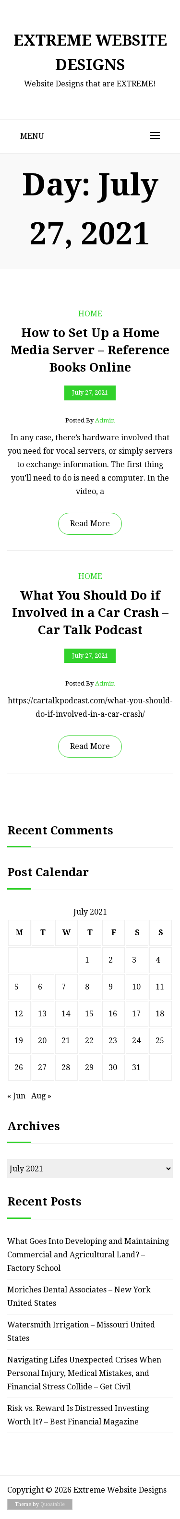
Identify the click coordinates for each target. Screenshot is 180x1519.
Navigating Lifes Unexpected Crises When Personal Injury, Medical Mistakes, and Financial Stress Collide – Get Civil (84, 1373)
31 (136, 1067)
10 (136, 986)
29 (89, 1067)
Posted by (90, 420)
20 (42, 1040)
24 (136, 1040)
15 (89, 1013)
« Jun (16, 1095)
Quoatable (52, 1504)
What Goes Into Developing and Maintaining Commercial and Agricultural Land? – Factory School (88, 1255)
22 (89, 1040)
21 (65, 1040)
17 (136, 1013)
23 (112, 1040)
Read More (90, 523)
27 (42, 1067)
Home (90, 313)
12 (18, 1013)
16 (112, 1013)
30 (112, 1067)
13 (42, 1013)
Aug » (41, 1095)
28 (65, 1067)
